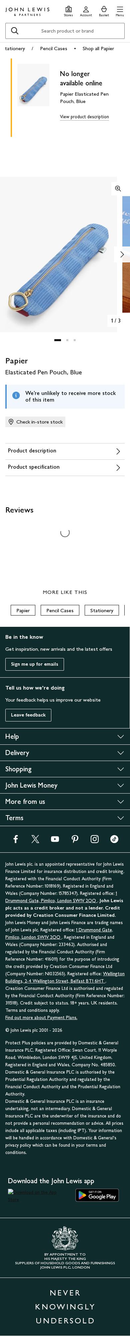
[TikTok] (114, 841)
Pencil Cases (53, 48)
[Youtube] (55, 841)
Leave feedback (28, 715)
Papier (23, 610)
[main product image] (38, 96)
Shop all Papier (98, 48)
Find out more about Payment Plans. (41, 1017)
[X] (35, 841)
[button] (120, 10)
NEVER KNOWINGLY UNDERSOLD (65, 1306)
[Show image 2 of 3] (122, 254)
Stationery (13, 48)
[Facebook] (16, 841)
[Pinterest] (75, 841)
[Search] (15, 31)
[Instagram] (95, 841)
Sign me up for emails (34, 664)
